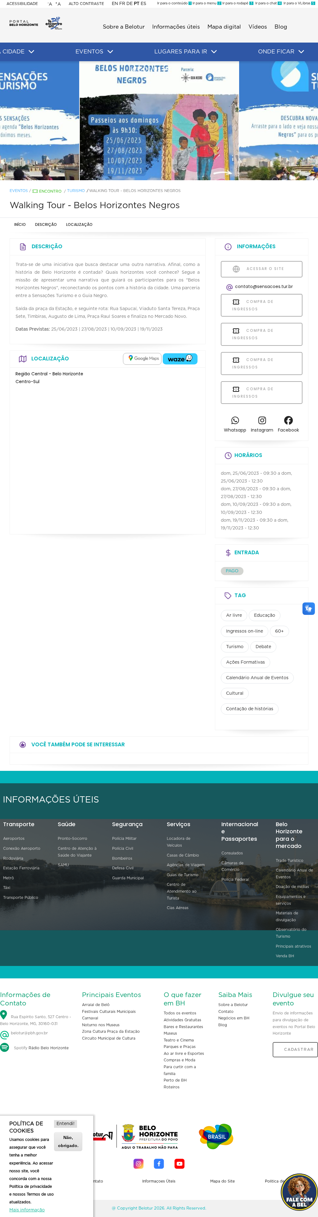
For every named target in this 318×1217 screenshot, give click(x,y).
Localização (79, 224)
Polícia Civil (122, 848)
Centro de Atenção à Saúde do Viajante (77, 852)
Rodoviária (13, 858)
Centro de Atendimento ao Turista (182, 891)
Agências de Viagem (186, 865)
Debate (263, 647)
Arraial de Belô (96, 1005)
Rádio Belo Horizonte (49, 1048)
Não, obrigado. (68, 1141)
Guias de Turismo (182, 875)
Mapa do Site (222, 1181)
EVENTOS (89, 52)
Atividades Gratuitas (182, 1020)
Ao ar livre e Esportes (184, 1053)
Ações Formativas (245, 662)
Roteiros (171, 1087)
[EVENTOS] (110, 52)
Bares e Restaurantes (183, 1027)
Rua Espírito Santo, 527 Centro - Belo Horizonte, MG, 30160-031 (35, 1020)
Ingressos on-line (244, 631)
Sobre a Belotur (124, 27)
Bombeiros (122, 858)
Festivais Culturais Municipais (109, 1011)
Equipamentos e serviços (291, 900)
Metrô (8, 878)
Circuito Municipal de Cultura (108, 1038)
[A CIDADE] (31, 52)
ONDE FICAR (276, 52)
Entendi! (66, 1124)
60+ (279, 631)
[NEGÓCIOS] (168, 69)
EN (115, 4)
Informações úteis (176, 27)
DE (129, 4)
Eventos (19, 191)
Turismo (76, 191)
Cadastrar (299, 1049)
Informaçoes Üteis (158, 1181)
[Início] (35, 19)
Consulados (232, 853)
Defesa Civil (123, 868)
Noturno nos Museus (101, 1025)
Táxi (6, 888)
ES (143, 4)
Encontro (50, 191)
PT (136, 4)
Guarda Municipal (128, 878)
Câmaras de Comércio (232, 866)
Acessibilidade (22, 4)
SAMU (63, 865)
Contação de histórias (249, 709)
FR (122, 4)
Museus (170, 1033)
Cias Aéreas (178, 908)
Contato (226, 1011)
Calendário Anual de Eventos (257, 678)
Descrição (46, 224)
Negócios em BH (233, 1018)
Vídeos (257, 27)
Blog (281, 27)
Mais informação (27, 1210)
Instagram (262, 430)
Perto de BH (175, 1080)
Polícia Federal (235, 879)
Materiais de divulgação (287, 916)
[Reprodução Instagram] (159, 121)
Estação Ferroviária (21, 868)
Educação (264, 615)
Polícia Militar (124, 838)
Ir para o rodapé (236, 3)
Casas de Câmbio (183, 855)
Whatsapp (235, 430)
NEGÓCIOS (145, 69)
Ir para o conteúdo (174, 3)
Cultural (234, 693)
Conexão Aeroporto (21, 848)
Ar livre (234, 615)
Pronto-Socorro (72, 838)
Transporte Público (20, 897)
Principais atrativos (293, 946)
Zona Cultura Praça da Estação (111, 1031)
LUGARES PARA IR (180, 52)
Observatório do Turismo (291, 933)
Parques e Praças (180, 1047)
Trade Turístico (289, 860)
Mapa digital (224, 27)
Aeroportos (14, 838)
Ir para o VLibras (298, 3)
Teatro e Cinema (179, 1040)
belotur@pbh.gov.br (29, 1033)
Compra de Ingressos (253, 305)
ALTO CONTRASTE (86, 4)
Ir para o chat (267, 3)
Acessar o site (264, 268)
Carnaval (90, 1018)
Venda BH (285, 956)
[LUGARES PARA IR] (214, 52)
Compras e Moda (179, 1060)
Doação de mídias (292, 887)
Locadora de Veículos (178, 842)
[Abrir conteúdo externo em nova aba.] (142, 359)
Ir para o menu (206, 3)
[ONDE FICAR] (301, 52)
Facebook (288, 430)
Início (20, 224)
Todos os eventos (180, 1013)
